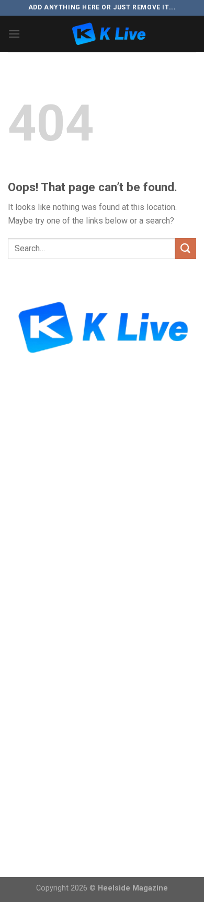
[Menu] (14, 33)
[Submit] (185, 248)
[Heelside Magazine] (108, 34)
